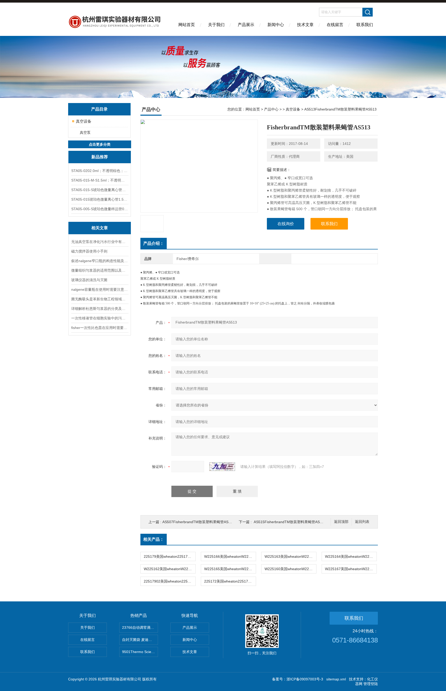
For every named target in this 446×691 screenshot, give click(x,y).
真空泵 (85, 132)
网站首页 (186, 24)
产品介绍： (153, 243)
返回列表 (362, 522)
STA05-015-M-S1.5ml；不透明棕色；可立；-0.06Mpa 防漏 (99, 180)
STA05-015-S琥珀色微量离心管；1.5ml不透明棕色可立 (99, 190)
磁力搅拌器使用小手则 (89, 251)
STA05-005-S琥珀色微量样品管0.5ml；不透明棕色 (99, 209)
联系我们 (364, 24)
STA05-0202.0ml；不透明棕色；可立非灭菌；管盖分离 (99, 171)
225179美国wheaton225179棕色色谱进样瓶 (169, 556)
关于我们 (216, 24)
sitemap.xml (336, 679)
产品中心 (271, 109)
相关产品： (153, 539)
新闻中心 (275, 24)
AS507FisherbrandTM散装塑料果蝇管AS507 (198, 522)
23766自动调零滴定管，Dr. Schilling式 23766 (140, 627)
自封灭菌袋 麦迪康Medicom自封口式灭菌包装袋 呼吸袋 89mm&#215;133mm (140, 640)
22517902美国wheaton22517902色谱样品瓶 (169, 581)
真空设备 (83, 121)
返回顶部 (341, 522)
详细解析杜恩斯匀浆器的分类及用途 (99, 309)
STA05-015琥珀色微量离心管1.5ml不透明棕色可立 (99, 199)
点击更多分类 (99, 144)
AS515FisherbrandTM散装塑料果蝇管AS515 (290, 522)
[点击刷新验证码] (222, 466)
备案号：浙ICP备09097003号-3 (297, 679)
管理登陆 (370, 684)
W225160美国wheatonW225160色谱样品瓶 (290, 569)
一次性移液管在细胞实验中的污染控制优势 (99, 318)
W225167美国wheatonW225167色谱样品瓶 (351, 569)
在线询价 (285, 224)
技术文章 (305, 24)
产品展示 (246, 24)
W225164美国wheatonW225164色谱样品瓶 (351, 556)
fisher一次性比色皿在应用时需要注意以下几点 (99, 328)
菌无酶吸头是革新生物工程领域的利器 (99, 299)
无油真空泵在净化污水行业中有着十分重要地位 (99, 242)
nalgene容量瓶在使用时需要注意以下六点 (99, 289)
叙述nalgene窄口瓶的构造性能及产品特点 (99, 261)
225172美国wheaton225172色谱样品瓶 (230, 581)
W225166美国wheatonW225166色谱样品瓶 (230, 556)
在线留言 (335, 24)
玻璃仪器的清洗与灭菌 (89, 280)
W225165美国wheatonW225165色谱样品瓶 (230, 569)
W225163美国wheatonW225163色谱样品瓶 (290, 556)
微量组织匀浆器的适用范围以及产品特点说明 (99, 270)
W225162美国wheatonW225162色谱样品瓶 (169, 569)
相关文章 (99, 228)
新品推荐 (99, 157)
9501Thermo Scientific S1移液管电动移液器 (140, 652)
